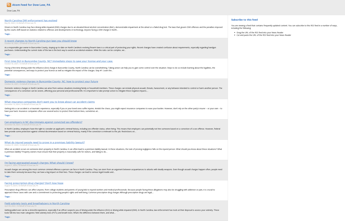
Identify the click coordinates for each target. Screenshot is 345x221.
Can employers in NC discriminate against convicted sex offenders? (43, 122)
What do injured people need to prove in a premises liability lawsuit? (45, 142)
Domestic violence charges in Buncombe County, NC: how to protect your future (51, 81)
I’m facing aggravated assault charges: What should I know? (39, 162)
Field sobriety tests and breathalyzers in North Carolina (37, 203)
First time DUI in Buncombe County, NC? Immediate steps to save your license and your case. (59, 61)
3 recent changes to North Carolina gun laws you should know (41, 40)
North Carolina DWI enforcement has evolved (31, 20)
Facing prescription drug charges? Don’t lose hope (34, 183)
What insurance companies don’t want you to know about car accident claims (50, 101)
